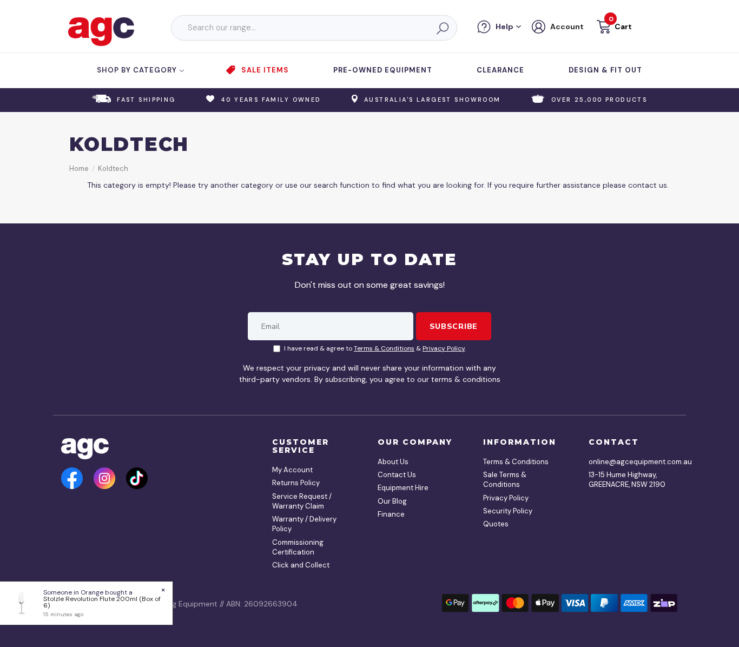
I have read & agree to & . (375, 348)
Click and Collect (300, 565)
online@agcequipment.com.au (629, 461)
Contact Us (397, 474)
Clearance (500, 70)
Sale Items (265, 70)
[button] (613, 28)
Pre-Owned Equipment (382, 70)
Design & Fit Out (605, 70)
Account (567, 26)
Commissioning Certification (298, 547)
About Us (393, 461)
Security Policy (507, 511)
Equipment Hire (403, 487)
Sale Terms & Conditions (504, 479)
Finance (391, 514)
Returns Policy (296, 482)
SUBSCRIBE (454, 326)
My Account (292, 469)
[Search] (442, 28)
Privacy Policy (444, 348)
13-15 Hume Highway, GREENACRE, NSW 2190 (627, 479)
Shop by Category (138, 70)
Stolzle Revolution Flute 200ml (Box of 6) (102, 602)
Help (504, 26)
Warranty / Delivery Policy (304, 523)
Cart (623, 26)
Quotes (496, 524)
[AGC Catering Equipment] (101, 31)
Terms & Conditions (384, 348)
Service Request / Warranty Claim (302, 501)
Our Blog (392, 501)
